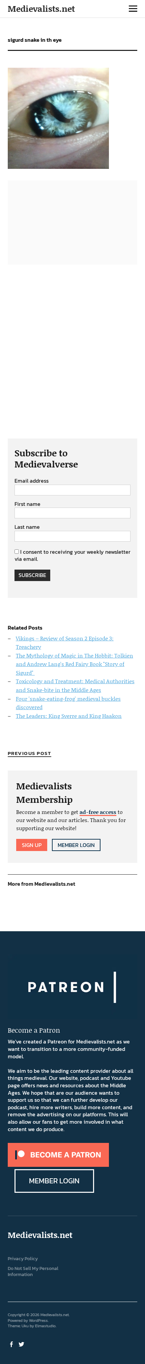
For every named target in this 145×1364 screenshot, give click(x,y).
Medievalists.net (41, 8)
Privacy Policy (23, 1258)
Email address (31, 481)
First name (27, 504)
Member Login (76, 845)
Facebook (12, 1344)
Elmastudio (45, 1326)
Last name (27, 527)
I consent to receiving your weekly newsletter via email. (72, 555)
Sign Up (31, 845)
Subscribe (32, 575)
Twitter (22, 1344)
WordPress (38, 1320)
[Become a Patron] (58, 1165)
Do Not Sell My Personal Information (33, 1271)
